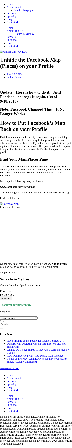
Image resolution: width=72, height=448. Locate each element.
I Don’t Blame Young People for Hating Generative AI (35, 340)
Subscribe (6, 298)
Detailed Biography (23, 10)
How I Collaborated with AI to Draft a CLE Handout (35, 355)
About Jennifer (14, 7)
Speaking (12, 16)
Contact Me (13, 22)
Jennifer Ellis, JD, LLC (9, 369)
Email (3, 291)
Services (11, 13)
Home (10, 4)
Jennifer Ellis (64, 440)
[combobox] (15, 324)
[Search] (1, 328)
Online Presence (15, 77)
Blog (9, 19)
